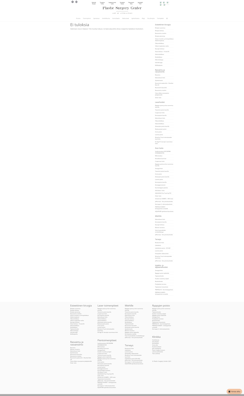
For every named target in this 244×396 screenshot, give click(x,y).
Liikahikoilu (158, 245)
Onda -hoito (158, 97)
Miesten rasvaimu (160, 227)
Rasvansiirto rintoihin (160, 33)
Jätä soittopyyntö (156, 348)
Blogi (143, 18)
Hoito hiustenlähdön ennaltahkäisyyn (160, 231)
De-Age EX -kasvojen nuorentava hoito (108, 332)
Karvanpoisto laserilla (161, 115)
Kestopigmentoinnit (160, 185)
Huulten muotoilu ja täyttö (162, 278)
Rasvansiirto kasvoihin (161, 87)
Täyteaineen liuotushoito (161, 287)
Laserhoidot (160, 102)
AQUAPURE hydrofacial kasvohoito (164, 211)
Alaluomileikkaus (159, 54)
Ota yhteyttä (151, 18)
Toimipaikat (160, 18)
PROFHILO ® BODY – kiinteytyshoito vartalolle (161, 207)
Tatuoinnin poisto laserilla (162, 110)
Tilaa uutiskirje (156, 353)
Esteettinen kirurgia (163, 24)
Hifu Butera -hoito (160, 190)
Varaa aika (235, 391)
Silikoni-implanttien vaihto (162, 46)
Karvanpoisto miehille (130, 334)
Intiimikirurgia (158, 62)
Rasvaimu (157, 75)
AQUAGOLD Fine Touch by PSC (163, 193)
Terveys (158, 239)
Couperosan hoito (160, 112)
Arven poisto (158, 132)
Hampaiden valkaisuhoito (162, 253)
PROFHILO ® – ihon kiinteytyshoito (161, 324)
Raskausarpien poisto (160, 129)
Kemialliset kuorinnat (160, 158)
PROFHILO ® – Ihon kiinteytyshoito (164, 290)
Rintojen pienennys (160, 36)
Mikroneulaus (158, 156)
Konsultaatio (116, 18)
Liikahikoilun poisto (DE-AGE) (132, 358)
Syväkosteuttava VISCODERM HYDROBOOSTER (163, 152)
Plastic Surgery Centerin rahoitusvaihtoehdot (158, 351)
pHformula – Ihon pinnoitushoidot (164, 201)
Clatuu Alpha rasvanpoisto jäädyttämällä (162, 94)
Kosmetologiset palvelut (161, 188)
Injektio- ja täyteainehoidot (161, 266)
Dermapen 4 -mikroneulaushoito (163, 204)
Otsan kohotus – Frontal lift (162, 51)
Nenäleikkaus (158, 57)
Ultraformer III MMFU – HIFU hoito (164, 199)
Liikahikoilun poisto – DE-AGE (162, 248)
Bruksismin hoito (159, 242)
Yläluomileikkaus (159, 43)
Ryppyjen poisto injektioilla (162, 273)
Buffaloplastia (158, 65)
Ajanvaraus (96, 18)
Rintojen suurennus (160, 28)
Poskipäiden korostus (160, 284)
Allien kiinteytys (159, 60)
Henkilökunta (106, 18)
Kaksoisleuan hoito (160, 77)
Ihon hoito (159, 148)
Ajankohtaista (135, 18)
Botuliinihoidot (159, 281)
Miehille (158, 216)
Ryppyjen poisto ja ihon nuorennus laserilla (107, 359)
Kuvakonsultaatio (156, 347)
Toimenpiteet (87, 18)
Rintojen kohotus (159, 30)
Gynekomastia (159, 80)
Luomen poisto (159, 134)
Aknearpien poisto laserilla (162, 126)
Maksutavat (125, 18)
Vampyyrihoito (159, 168)
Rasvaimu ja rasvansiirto (160, 71)
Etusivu (78, 18)
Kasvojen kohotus (159, 49)
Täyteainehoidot (159, 276)
